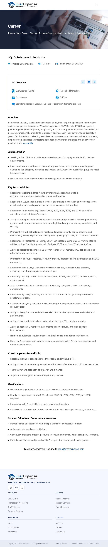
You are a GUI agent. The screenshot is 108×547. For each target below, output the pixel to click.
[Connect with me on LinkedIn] (89, 82)
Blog (10, 523)
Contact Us (60, 532)
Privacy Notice (61, 544)
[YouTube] (16, 487)
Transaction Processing (18, 503)
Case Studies (13, 527)
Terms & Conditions (78, 544)
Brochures (12, 532)
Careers (59, 527)
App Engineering (62, 499)
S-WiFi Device (14, 507)
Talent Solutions (62, 507)
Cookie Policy (94, 544)
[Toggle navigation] (96, 4)
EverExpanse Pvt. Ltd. (25, 91)
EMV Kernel (13, 499)
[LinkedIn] (10, 487)
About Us (28, 143)
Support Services (63, 503)
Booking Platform (15, 511)
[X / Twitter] (22, 487)
